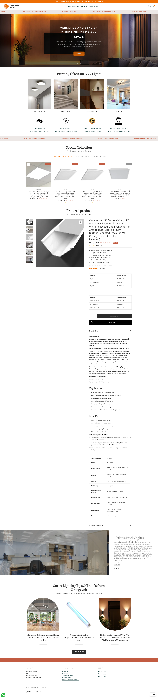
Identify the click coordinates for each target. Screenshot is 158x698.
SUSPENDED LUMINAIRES (101, 157)
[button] (78, 54)
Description (93, 331)
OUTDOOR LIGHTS (82, 157)
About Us (65, 671)
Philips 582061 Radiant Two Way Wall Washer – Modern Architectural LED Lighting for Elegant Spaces (115, 637)
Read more (43, 643)
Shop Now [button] (117, 568)
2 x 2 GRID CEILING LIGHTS (63, 157)
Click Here (102, 382)
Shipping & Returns (96, 525)
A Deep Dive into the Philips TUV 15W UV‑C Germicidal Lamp (79, 637)
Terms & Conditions (68, 675)
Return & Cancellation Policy (70, 679)
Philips (65, 189)
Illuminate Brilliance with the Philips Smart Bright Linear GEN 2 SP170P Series (43, 637)
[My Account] (151, 6)
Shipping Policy (66, 677)
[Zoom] (80, 222)
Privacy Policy (66, 673)
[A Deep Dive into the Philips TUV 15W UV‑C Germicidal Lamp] (79, 614)
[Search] (148, 6)
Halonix (38, 189)
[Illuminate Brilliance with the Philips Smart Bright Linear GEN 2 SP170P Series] (43, 614)
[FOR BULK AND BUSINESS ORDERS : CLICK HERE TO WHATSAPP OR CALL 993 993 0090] (79, 1)
